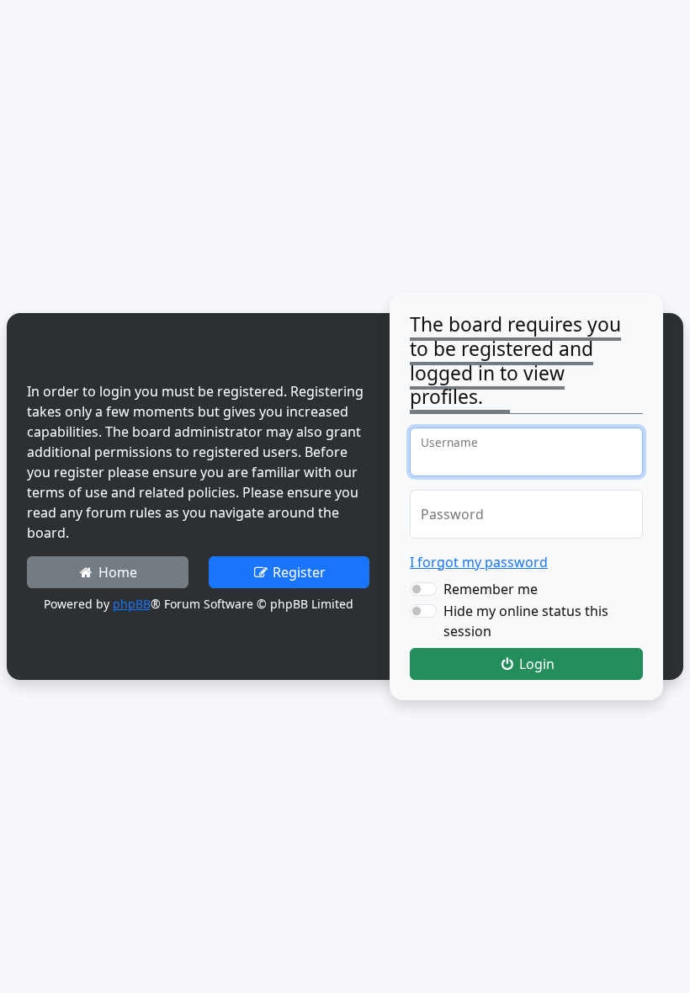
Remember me (490, 589)
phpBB (132, 604)
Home (116, 572)
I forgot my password (479, 562)
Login (535, 664)
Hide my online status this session (525, 621)
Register (297, 572)
